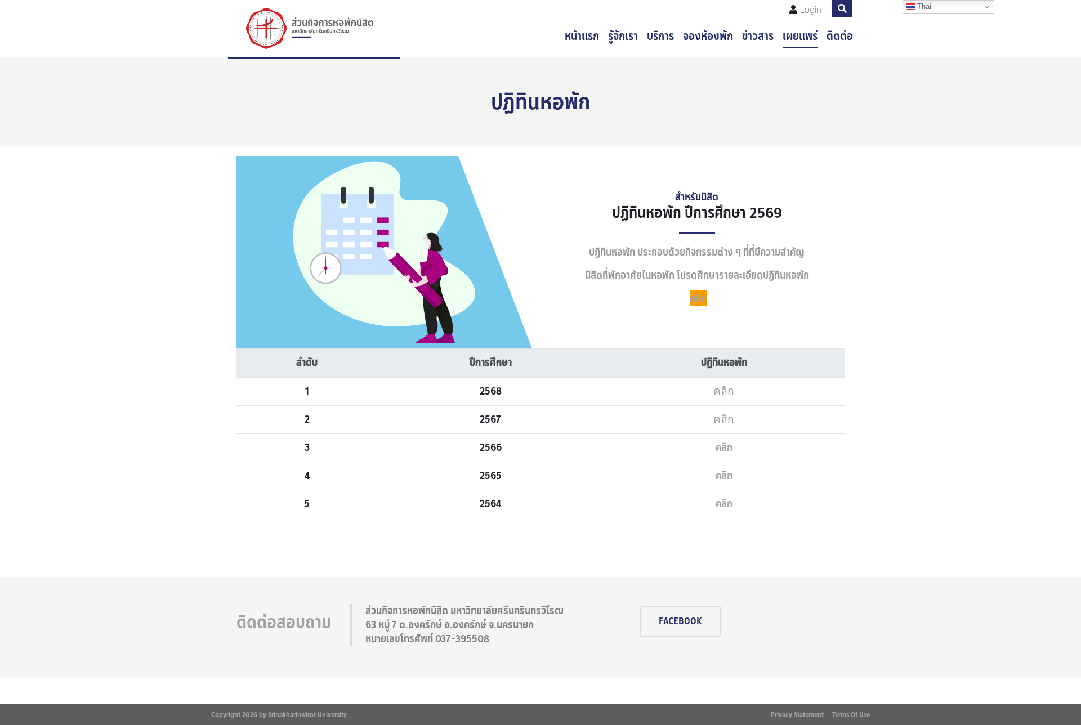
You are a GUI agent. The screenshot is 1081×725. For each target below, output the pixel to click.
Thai (923, 6)
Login (810, 10)
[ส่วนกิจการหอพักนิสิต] (314, 28)
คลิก (698, 298)
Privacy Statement (797, 714)
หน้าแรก (582, 36)
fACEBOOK (680, 621)
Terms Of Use (851, 714)
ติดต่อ (840, 36)
